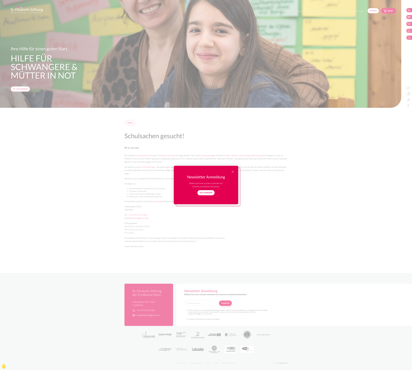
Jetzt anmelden (206, 193)
